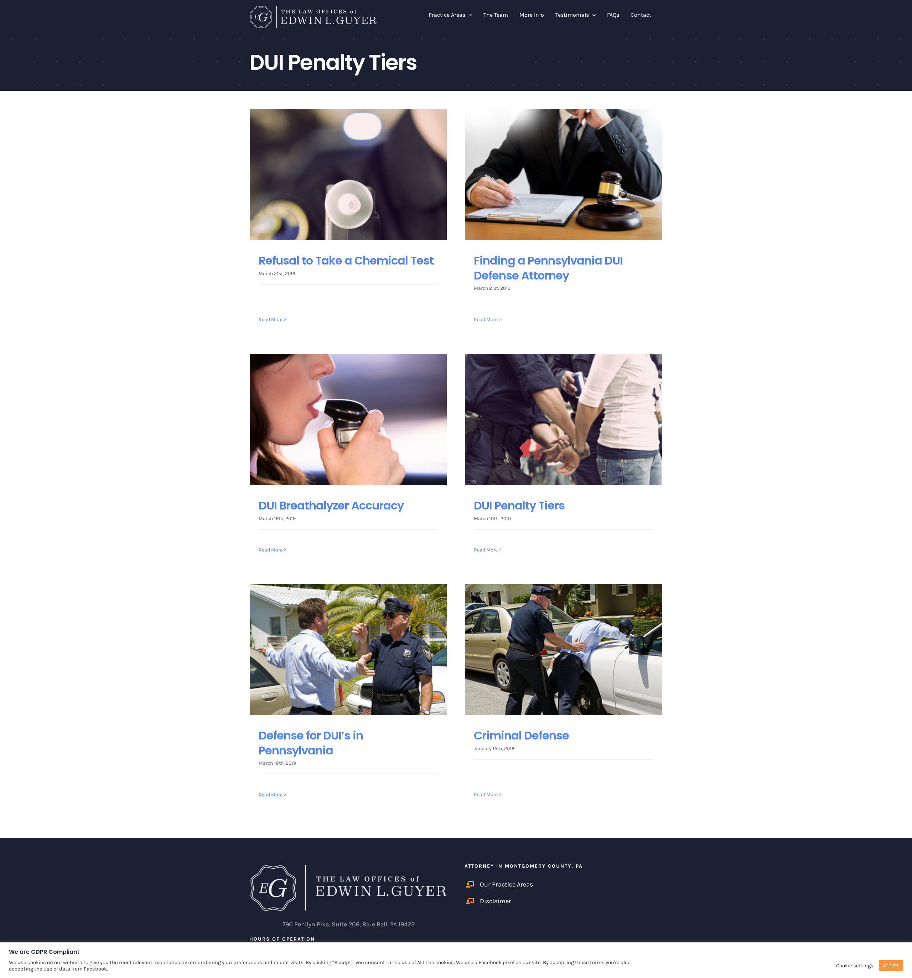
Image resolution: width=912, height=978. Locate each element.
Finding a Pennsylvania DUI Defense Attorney (548, 267)
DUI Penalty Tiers (519, 505)
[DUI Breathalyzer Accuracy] (348, 419)
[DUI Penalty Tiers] (563, 419)
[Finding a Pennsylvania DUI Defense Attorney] (563, 174)
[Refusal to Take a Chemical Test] (348, 174)
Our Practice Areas (506, 884)
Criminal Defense (521, 735)
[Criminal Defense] (563, 649)
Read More (271, 320)
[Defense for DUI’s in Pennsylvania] (348, 649)
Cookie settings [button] (855, 966)
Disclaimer (495, 901)
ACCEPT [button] (891, 965)
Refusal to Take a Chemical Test (346, 260)
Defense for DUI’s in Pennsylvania (311, 742)
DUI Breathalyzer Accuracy (331, 505)
